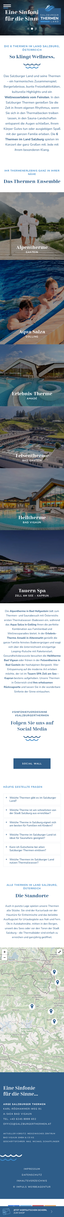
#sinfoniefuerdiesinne (30, 712)
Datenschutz (32, 1174)
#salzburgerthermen (32, 715)
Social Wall (32, 763)
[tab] (32, 799)
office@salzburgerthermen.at (27, 1123)
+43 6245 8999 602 (23, 1118)
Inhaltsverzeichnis (32, 1180)
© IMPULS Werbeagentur (32, 1186)
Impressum (32, 1168)
